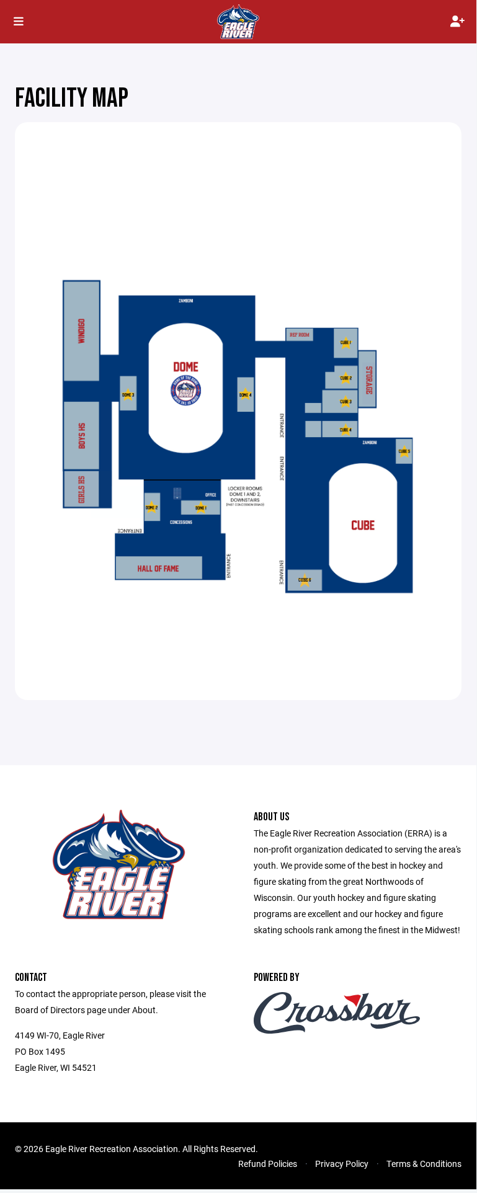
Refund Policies (267, 1163)
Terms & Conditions (423, 1163)
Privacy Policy (341, 1163)
